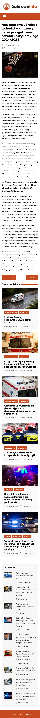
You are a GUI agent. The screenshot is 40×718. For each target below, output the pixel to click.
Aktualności (8, 48)
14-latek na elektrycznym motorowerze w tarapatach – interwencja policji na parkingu (19, 545)
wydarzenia (17, 48)
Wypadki (27, 536)
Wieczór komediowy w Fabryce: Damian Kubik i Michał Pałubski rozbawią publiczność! (18, 498)
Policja (7, 536)
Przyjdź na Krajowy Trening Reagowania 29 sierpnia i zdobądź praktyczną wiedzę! (20, 364)
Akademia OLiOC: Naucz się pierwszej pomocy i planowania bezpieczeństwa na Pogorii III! (20, 409)
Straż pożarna (10, 448)
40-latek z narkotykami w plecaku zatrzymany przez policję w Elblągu (26, 696)
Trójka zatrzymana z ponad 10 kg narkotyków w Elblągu (25, 575)
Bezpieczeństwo (11, 312)
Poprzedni (10, 277)
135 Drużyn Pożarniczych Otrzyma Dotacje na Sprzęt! (19, 454)
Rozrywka (8, 489)
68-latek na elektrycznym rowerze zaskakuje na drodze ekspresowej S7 (25, 682)
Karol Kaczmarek (12, 326)
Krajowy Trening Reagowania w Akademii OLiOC (17, 320)
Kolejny (31, 277)
